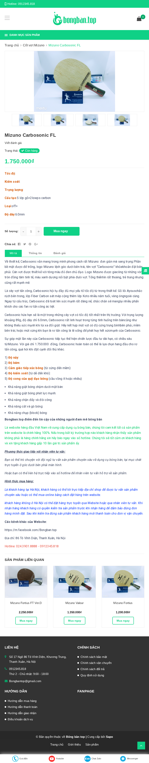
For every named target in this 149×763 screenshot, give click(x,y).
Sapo (109, 736)
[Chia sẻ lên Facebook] (19, 244)
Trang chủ (56, 744)
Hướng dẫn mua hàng (22, 700)
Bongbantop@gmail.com (25, 681)
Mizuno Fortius (123, 603)
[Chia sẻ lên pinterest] (30, 244)
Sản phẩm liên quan (24, 560)
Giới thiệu (74, 744)
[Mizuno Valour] (74, 582)
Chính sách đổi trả (93, 669)
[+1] (36, 244)
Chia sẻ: (10, 244)
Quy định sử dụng (92, 675)
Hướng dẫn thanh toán (22, 706)
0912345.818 (26, 3)
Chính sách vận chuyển (96, 662)
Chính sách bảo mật (94, 656)
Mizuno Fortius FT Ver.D (26, 603)
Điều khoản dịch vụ (20, 719)
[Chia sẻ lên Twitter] (25, 244)
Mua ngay (26, 620)
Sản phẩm (92, 744)
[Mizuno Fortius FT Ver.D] (26, 582)
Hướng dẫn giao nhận (22, 713)
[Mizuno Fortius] (123, 582)
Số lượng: (11, 231)
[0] (139, 19)
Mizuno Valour (74, 603)
